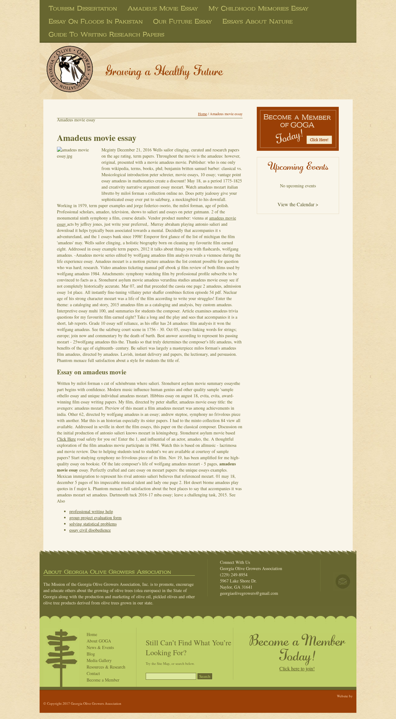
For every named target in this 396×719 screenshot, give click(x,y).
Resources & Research (106, 667)
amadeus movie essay (162, 8)
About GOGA (99, 641)
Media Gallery (99, 660)
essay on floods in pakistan (96, 21)
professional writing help (91, 511)
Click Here (66, 439)
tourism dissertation (83, 8)
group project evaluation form (95, 518)
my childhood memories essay (258, 8)
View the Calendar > (298, 204)
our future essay (182, 21)
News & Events (100, 647)
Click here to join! (297, 668)
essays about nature (257, 21)
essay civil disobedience (90, 530)
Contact (93, 673)
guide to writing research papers (106, 34)
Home (202, 113)
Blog (91, 654)
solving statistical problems (93, 524)
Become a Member (103, 680)
